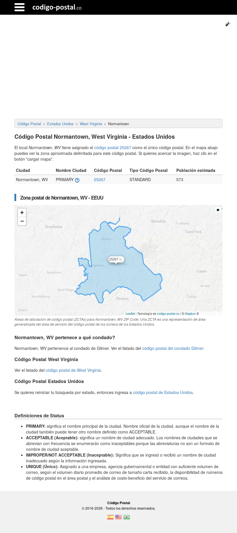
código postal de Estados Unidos (163, 392)
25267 (99, 179)
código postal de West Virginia (73, 370)
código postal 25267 (112, 147)
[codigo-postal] (57, 7)
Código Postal (118, 502)
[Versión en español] (110, 518)
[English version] (118, 518)
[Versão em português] (127, 518)
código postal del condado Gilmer (172, 348)
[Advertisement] (118, 75)
